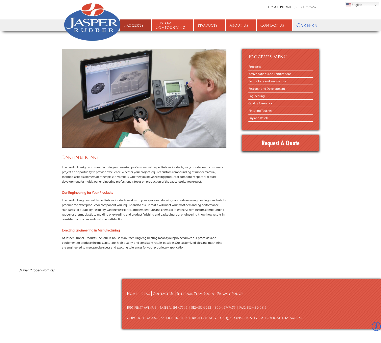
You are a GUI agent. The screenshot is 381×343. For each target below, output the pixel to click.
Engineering (256, 96)
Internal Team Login (195, 293)
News (145, 293)
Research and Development (266, 89)
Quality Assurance (260, 103)
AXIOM (296, 317)
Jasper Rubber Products (36, 270)
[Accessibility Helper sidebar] (376, 326)
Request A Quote (280, 142)
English (356, 5)
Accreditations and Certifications (269, 74)
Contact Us (163, 293)
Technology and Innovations (267, 81)
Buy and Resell (258, 118)
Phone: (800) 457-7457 (298, 7)
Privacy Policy (230, 293)
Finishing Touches (260, 111)
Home (273, 7)
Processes (254, 66)
